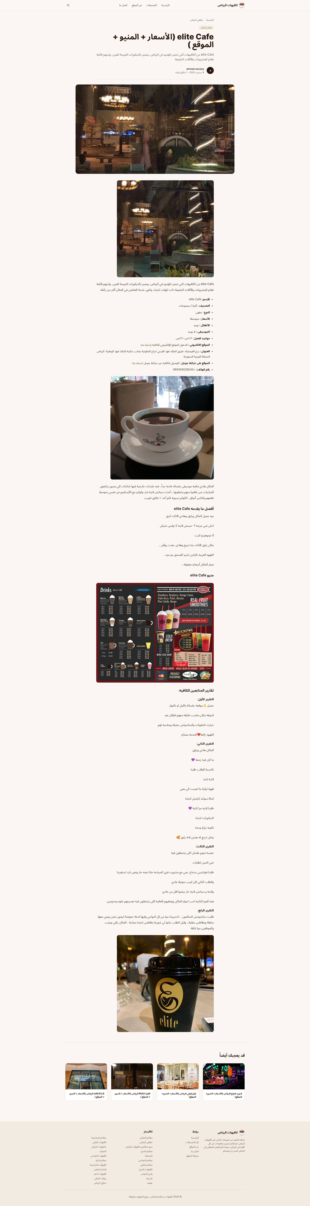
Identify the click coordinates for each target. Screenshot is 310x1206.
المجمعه (148, 1155)
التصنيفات (151, 5)
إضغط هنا (145, 344)
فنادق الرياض (100, 1169)
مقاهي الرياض (196, 19)
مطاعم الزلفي (146, 1164)
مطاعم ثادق (101, 1160)
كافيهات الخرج (145, 1169)
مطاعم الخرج (146, 1151)
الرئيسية (165, 5)
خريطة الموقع (193, 1155)
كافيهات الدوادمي (98, 1155)
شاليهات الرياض (98, 1146)
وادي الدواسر (146, 1173)
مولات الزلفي (100, 1178)
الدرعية (149, 1178)
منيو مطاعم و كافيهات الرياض (138, 1146)
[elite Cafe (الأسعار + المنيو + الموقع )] (155, 228)
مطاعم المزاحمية (98, 1137)
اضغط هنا (137, 363)
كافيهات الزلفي (99, 1142)
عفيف (149, 1182)
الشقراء (103, 1151)
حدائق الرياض (100, 1182)
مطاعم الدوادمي (145, 1160)
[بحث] (68, 5)
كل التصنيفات (192, 1142)
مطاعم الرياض (146, 1137)
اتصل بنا (123, 5)
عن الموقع (137, 5)
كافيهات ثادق (100, 1173)
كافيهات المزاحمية (98, 1164)
